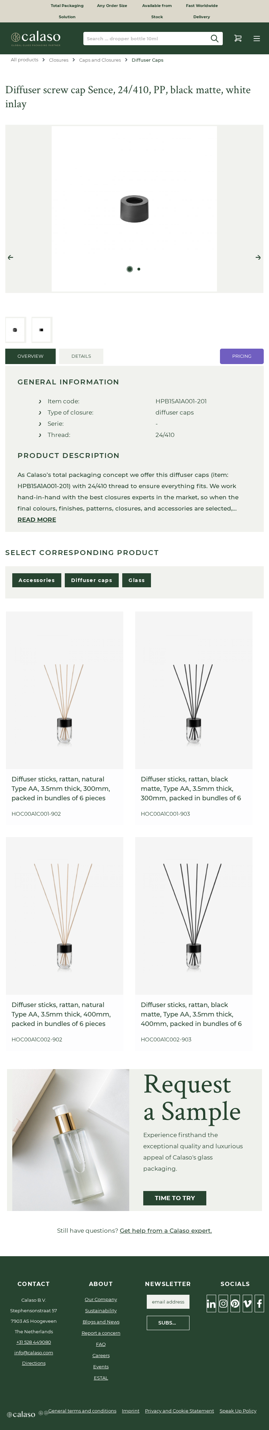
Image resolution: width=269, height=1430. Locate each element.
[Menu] (257, 38)
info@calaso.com (33, 1352)
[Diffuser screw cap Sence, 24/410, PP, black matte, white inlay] (134, 209)
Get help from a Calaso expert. (166, 1230)
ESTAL (101, 1378)
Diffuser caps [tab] (91, 580)
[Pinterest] (235, 1303)
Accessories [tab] (37, 580)
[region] (134, 234)
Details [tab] (81, 356)
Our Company (101, 1299)
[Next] (258, 258)
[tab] (30, 356)
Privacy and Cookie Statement (179, 1411)
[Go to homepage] (36, 38)
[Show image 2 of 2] (139, 269)
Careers (101, 1355)
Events (101, 1366)
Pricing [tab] (241, 356)
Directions (34, 1363)
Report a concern (101, 1333)
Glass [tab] (137, 580)
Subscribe (173, 1323)
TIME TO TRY (175, 1198)
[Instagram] (223, 1303)
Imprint (130, 1411)
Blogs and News (101, 1322)
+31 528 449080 (33, 1342)
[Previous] (10, 258)
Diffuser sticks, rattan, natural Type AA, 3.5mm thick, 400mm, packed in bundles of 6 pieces (61, 1014)
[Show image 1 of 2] (130, 269)
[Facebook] (259, 1303)
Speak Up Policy (238, 1411)
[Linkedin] (211, 1303)
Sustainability (101, 1310)
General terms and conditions (82, 1411)
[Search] (215, 39)
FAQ (101, 1344)
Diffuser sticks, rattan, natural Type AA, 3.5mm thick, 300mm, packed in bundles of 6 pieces (61, 788)
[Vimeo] (247, 1303)
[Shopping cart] (238, 38)
